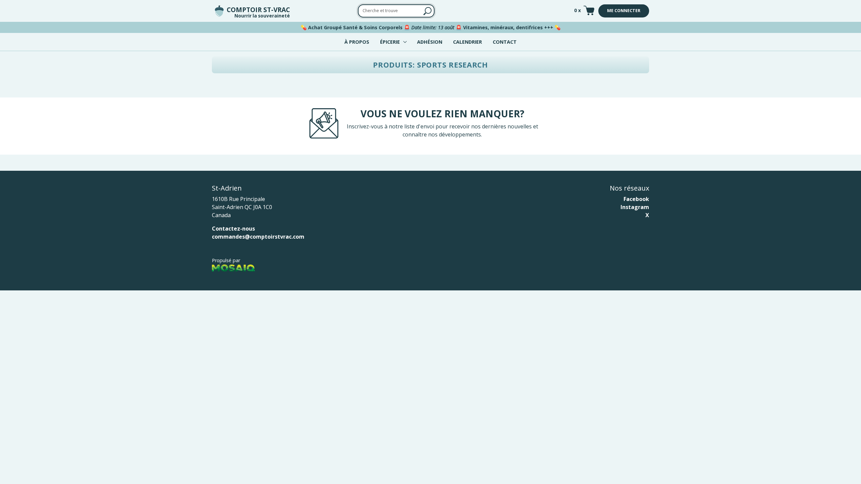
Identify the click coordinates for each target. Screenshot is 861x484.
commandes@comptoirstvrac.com (258, 236)
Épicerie (390, 42)
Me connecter (623, 10)
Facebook (636, 199)
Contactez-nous (233, 228)
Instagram (635, 207)
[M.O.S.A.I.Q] (233, 268)
